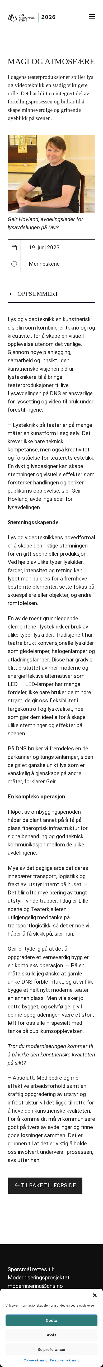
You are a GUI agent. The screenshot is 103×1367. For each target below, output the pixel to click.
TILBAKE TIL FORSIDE (48, 1185)
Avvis (51, 1335)
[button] (94, 1295)
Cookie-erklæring (36, 1360)
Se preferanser (51, 1349)
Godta (51, 1320)
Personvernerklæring (64, 1360)
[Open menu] (92, 17)
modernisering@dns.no (35, 1286)
